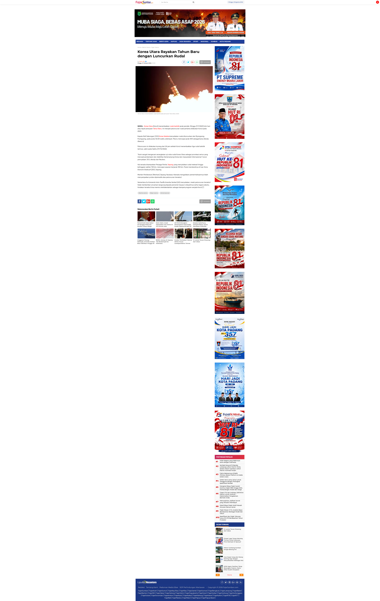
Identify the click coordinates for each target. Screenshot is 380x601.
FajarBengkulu (214, 591)
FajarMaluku (176, 598)
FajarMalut (187, 598)
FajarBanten (142, 593)
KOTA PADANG (225, 41)
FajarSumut (162, 591)
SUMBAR (214, 41)
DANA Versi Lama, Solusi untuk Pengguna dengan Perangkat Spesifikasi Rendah (230, 481)
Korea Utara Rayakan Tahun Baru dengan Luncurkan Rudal (168, 54)
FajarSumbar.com (230, 587)
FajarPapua (196, 598)
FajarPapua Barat (208, 598)
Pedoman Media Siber (168, 587)
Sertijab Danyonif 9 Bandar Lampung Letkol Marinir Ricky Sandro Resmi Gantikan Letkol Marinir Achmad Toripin (230, 467)
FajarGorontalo (157, 595)
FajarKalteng (198, 595)
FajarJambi (192, 591)
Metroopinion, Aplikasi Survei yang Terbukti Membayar (230, 501)
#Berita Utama (143, 193)
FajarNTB (226, 595)
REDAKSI (140, 41)
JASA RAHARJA (185, 41)
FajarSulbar (212, 593)
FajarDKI (151, 593)
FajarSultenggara (235, 593)
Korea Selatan (164, 136)
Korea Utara (148, 126)
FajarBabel (237, 591)
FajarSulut (203, 593)
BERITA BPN (163, 41)
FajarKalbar (187, 595)
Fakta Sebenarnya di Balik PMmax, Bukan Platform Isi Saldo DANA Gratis (231, 475)
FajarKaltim (217, 595)
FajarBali (167, 598)
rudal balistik (174, 126)
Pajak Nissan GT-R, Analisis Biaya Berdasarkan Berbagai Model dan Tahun (231, 511)
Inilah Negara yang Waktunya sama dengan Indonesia (230, 461)
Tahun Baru (157, 129)
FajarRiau (183, 591)
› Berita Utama (146, 47)
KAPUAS (174, 41)
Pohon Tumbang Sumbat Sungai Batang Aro (232, 548)
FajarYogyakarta (191, 593)
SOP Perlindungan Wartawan (192, 587)
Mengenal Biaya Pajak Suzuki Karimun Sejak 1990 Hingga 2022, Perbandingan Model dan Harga (231, 487)
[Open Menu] (377, 2)
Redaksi (141, 587)
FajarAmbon (168, 595)
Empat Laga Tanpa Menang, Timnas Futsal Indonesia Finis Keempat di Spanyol (233, 540)
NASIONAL (204, 41)
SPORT (195, 41)
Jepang (170, 165)
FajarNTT (234, 595)
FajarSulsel (146, 595)
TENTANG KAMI (151, 41)
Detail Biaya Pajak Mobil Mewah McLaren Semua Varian (231, 506)
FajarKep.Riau (173, 591)
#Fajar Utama (154, 193)
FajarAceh (153, 591)
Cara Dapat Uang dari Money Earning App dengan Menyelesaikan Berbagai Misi (233, 558)
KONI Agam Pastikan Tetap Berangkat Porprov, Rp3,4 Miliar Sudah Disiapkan (233, 568)
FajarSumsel (202, 591)
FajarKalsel (208, 595)
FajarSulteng (223, 593)
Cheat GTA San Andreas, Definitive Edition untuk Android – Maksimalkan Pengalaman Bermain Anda (231, 495)
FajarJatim (180, 593)
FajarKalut (178, 595)
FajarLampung (226, 591)
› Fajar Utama (155, 47)
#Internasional (165, 193)
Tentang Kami (152, 587)
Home (139, 47)
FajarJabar (160, 593)
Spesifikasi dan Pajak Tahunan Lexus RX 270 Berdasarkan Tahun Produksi (231, 518)
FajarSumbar (143, 591)
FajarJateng (170, 593)
